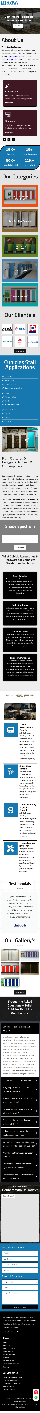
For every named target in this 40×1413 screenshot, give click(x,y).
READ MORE (9, 103)
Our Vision (10, 121)
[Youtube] (17, 1331)
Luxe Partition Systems (20, 221)
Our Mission (11, 91)
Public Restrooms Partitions (20, 197)
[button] (4, 329)
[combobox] (4, 1265)
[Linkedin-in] (8, 139)
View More (17, 25)
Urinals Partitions (20, 270)
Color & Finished (20, 296)
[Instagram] (13, 139)
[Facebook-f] (4, 139)
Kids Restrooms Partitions (20, 247)
